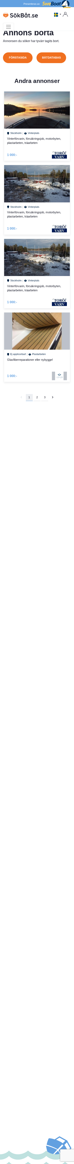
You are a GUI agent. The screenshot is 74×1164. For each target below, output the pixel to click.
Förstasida (18, 57)
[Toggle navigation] (8, 27)
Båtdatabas (51, 57)
